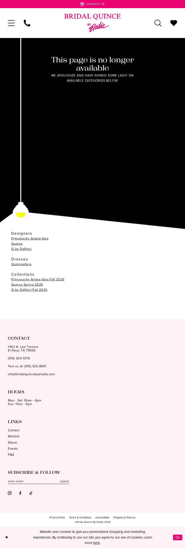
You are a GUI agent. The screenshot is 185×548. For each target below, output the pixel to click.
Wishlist (14, 436)
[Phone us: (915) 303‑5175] (27, 23)
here (96, 542)
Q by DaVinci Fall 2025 (29, 289)
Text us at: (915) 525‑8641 (27, 366)
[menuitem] (11, 23)
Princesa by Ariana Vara (29, 238)
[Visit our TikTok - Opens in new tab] (30, 493)
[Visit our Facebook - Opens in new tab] (20, 493)
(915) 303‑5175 (19, 358)
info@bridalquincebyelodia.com (31, 374)
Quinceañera (21, 264)
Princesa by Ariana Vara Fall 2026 (37, 279)
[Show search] (158, 23)
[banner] (92, 23)
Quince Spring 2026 (27, 284)
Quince (17, 243)
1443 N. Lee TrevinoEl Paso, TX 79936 (23, 348)
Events (13, 448)
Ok (178, 537)
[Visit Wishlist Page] (174, 23)
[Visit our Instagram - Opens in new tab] (10, 493)
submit (64, 481)
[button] (11, 23)
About (12, 442)
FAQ (11, 454)
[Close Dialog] (6, 537)
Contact (13, 430)
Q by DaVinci (21, 249)
